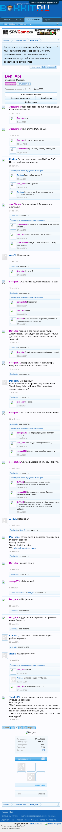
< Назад (5, 728)
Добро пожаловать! (49, 67)
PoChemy (14, 381)
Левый (12, 653)
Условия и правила (48, 820)
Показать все (39, 785)
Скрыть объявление (57, 46)
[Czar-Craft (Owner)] (21, 776)
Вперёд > (31, 728)
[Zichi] (21, 767)
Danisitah (14, 216)
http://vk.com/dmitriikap (25, 548)
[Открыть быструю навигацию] (58, 40)
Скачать (18, 20)
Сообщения (46, 98)
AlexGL (13, 255)
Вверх (27, 820)
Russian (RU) (7, 812)
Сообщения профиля (31, 94)
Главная (19, 820)
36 (43, 759)
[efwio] (40, 776)
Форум (7, 20)
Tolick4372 (14, 697)
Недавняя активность (20, 98)
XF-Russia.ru (14, 828)
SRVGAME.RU (36, 824)
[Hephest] (40, 767)
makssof (22, 593)
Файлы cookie (35, 67)
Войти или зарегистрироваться (44, 2)
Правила (48, 20)
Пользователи (33, 20)
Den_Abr (23, 530)
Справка (34, 820)
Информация (31, 102)
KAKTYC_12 (15, 635)
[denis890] (31, 776)
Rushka (13, 159)
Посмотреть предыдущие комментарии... (27, 171)
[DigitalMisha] (31, 767)
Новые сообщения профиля (14, 24)
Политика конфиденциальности (33, 816)
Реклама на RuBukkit (9, 816)
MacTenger (14, 537)
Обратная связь (7, 820)
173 (43, 750)
